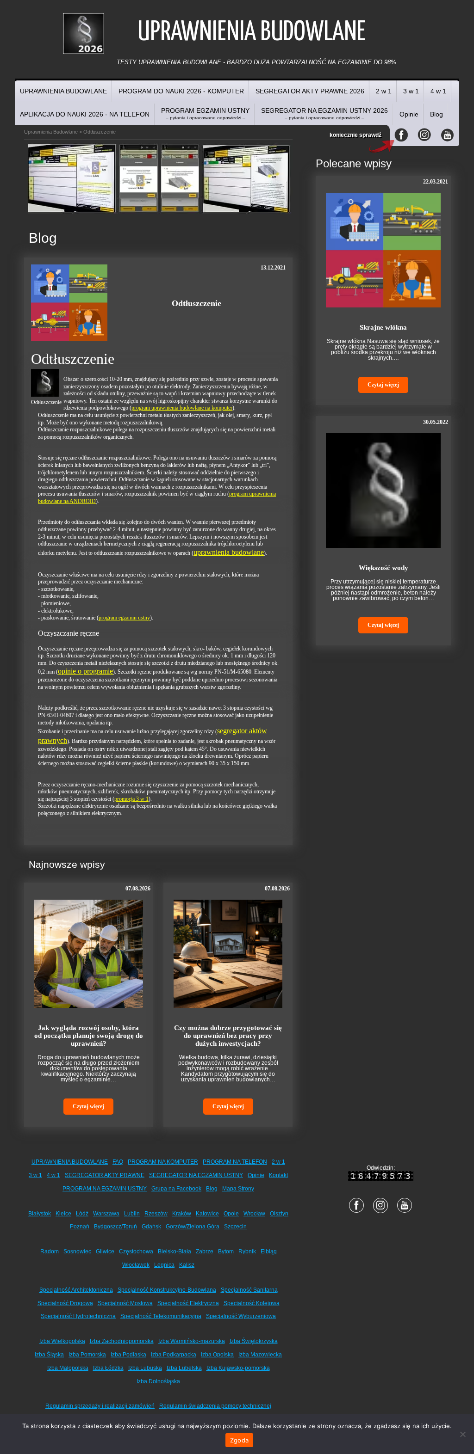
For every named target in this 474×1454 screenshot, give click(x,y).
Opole (231, 1213)
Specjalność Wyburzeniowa (241, 1316)
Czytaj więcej (88, 1106)
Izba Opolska (217, 1354)
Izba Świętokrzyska (254, 1341)
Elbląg (269, 1251)
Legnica (164, 1265)
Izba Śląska (49, 1354)
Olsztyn (279, 1213)
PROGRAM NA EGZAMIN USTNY (104, 1188)
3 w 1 (411, 91)
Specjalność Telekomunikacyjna (160, 1316)
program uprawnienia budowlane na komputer (181, 408)
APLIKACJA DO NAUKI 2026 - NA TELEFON (85, 114)
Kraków (181, 1213)
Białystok (39, 1213)
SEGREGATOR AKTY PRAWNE (104, 1175)
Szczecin (235, 1226)
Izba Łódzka (108, 1368)
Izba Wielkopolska (62, 1341)
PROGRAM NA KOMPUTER (163, 1162)
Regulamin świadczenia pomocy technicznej (215, 1406)
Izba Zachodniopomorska (122, 1341)
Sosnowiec (77, 1251)
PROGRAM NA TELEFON (235, 1162)
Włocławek (136, 1265)
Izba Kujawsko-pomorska (238, 1368)
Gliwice (105, 1251)
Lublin (132, 1213)
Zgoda (239, 1440)
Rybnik (247, 1251)
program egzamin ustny (124, 617)
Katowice (207, 1213)
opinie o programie (85, 671)
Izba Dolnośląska (158, 1381)
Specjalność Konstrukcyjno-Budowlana (167, 1290)
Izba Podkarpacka (173, 1354)
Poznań (79, 1226)
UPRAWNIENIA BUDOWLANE (63, 91)
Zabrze (204, 1251)
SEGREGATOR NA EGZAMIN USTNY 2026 (324, 113)
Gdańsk (151, 1226)
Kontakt (278, 1175)
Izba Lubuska (145, 1368)
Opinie (408, 114)
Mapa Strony (238, 1188)
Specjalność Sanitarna (249, 1290)
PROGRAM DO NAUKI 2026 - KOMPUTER (181, 91)
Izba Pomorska (87, 1354)
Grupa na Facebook (176, 1188)
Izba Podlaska (128, 1354)
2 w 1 (384, 91)
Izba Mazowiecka (260, 1354)
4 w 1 (438, 91)
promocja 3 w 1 (131, 799)
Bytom (226, 1251)
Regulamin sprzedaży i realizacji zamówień (100, 1406)
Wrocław (254, 1213)
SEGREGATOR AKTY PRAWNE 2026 (310, 91)
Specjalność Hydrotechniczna (78, 1316)
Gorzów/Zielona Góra (192, 1226)
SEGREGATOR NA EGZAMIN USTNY (196, 1175)
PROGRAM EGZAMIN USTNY (205, 113)
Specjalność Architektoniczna (76, 1290)
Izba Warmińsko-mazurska (191, 1341)
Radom (49, 1251)
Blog (436, 114)
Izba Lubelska (184, 1368)
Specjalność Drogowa (65, 1303)
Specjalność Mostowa (125, 1303)
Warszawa (106, 1213)
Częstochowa (136, 1251)
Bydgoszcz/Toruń (115, 1226)
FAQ (117, 1162)
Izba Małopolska (67, 1368)
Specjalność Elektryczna (188, 1303)
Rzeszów (156, 1213)
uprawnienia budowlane (228, 552)
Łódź (82, 1213)
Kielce (63, 1213)
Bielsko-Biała (174, 1251)
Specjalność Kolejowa (252, 1303)
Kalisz (186, 1265)
